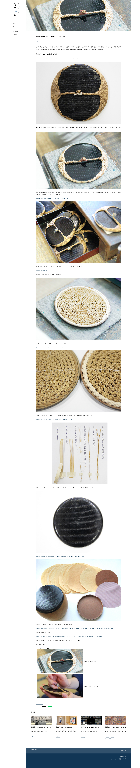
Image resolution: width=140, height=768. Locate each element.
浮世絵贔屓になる (16, 31)
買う (14, 29)
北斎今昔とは (16, 34)
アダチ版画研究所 (122, 756)
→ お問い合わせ (34, 749)
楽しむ (14, 26)
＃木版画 (38, 704)
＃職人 (41, 704)
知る (14, 23)
